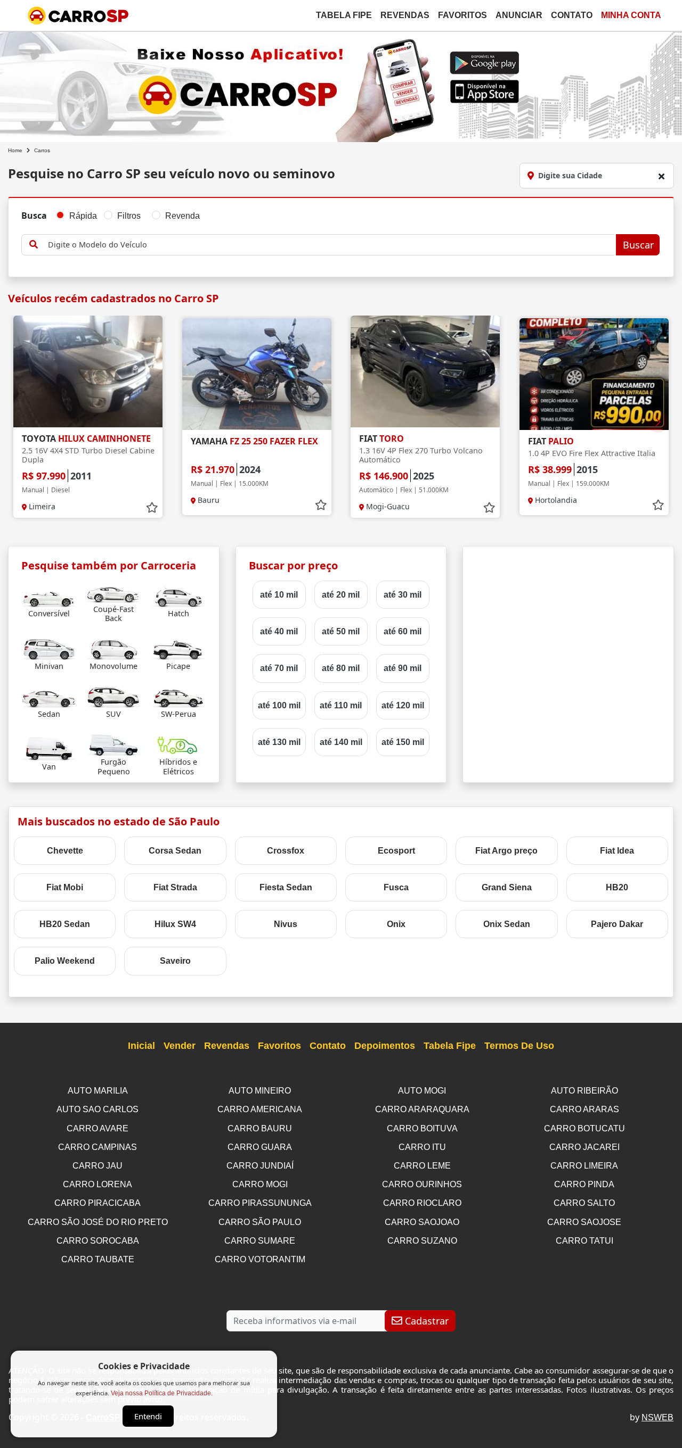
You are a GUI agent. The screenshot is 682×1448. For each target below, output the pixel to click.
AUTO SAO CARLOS (97, 1109)
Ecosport (396, 850)
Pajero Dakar (617, 924)
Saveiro (175, 960)
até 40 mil (279, 631)
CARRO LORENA (97, 1184)
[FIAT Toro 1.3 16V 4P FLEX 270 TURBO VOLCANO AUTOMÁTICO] (425, 371)
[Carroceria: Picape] (178, 647)
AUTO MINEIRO (260, 1090)
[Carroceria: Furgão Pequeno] (113, 743)
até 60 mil (402, 631)
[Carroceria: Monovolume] (113, 647)
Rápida (83, 215)
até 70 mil (279, 668)
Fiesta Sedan (285, 887)
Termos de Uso (519, 1045)
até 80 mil (341, 668)
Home (15, 150)
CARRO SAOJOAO (422, 1222)
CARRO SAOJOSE (584, 1222)
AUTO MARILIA (98, 1090)
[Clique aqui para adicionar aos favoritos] (152, 507)
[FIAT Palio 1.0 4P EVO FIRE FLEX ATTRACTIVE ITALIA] (594, 374)
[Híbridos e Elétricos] (178, 743)
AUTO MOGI (422, 1090)
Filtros (129, 215)
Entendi (148, 1416)
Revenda (182, 215)
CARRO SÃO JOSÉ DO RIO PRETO (98, 1222)
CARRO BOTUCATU (584, 1128)
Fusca (396, 887)
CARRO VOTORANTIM (260, 1259)
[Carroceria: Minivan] (49, 647)
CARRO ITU (422, 1147)
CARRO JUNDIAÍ (260, 1165)
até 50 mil (341, 631)
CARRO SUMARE (259, 1240)
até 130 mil (279, 742)
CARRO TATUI (584, 1240)
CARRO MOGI (260, 1184)
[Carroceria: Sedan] (49, 695)
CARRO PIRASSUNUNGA (260, 1202)
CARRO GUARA (260, 1147)
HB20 (617, 887)
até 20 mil (341, 594)
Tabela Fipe (344, 15)
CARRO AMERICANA (259, 1109)
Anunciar (519, 15)
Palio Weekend (65, 960)
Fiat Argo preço (506, 850)
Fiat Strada (175, 887)
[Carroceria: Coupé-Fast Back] (113, 590)
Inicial (141, 1045)
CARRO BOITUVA (422, 1128)
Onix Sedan (506, 924)
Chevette (65, 850)
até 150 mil (402, 742)
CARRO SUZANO (422, 1240)
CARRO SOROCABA (97, 1240)
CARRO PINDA (584, 1184)
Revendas (404, 15)
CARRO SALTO (584, 1202)
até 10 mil (279, 594)
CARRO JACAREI (584, 1147)
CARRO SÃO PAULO (259, 1222)
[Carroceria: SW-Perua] (178, 695)
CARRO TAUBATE (97, 1259)
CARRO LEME (422, 1165)
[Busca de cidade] (661, 176)
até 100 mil (279, 705)
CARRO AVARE (97, 1128)
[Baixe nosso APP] (341, 84)
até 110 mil (341, 705)
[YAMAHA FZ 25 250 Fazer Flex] (256, 374)
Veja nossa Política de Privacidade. (162, 1393)
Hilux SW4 (175, 924)
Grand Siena (507, 887)
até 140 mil (341, 742)
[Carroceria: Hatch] (178, 595)
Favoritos (462, 15)
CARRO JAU (97, 1165)
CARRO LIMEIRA (584, 1165)
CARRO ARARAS (584, 1109)
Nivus (285, 924)
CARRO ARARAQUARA (422, 1109)
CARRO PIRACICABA (97, 1202)
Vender (180, 1045)
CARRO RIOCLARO (422, 1202)
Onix (396, 924)
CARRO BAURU (260, 1128)
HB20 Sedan (64, 924)
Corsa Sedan (175, 850)
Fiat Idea (617, 850)
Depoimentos (384, 1045)
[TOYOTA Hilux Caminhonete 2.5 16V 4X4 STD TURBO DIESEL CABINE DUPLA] (88, 371)
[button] (658, 422)
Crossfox (285, 850)
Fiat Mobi (64, 887)
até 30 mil (402, 594)
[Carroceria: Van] (49, 748)
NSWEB (657, 1417)
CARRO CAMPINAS (97, 1147)
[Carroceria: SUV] (113, 695)
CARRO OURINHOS (422, 1184)
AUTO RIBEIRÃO (584, 1090)
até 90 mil (402, 668)
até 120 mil (402, 705)
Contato (571, 15)
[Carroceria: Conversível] (49, 595)
